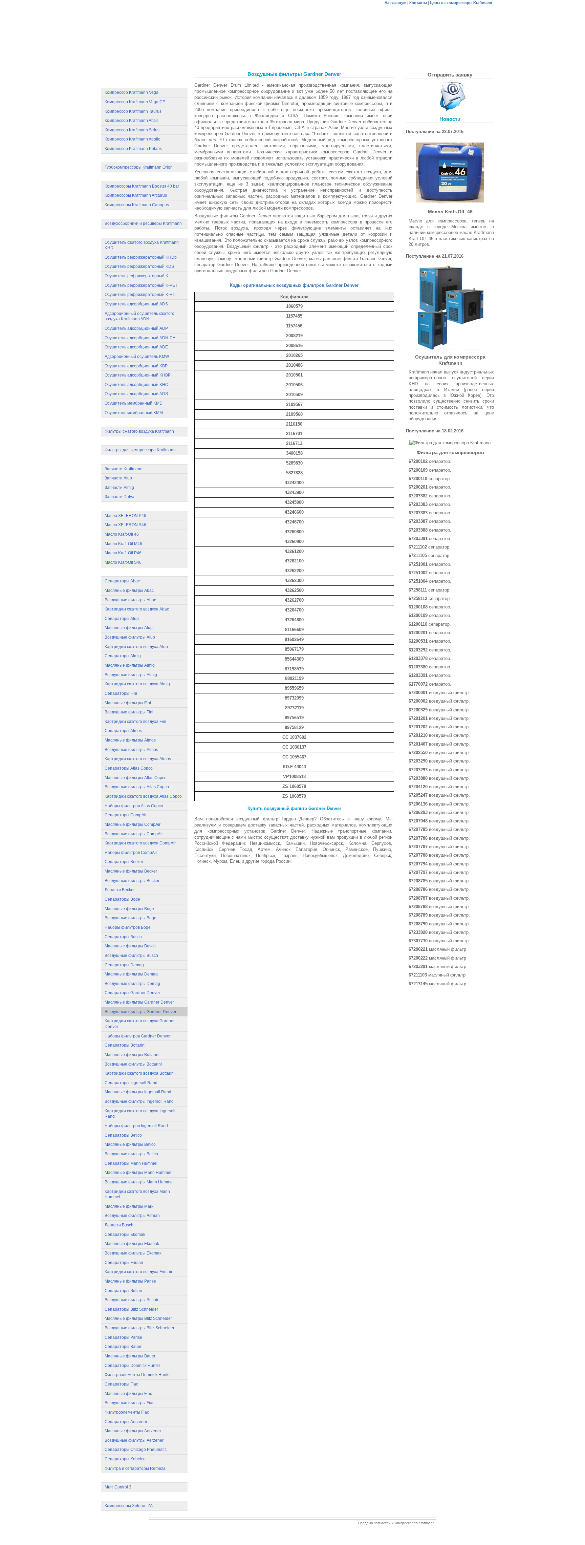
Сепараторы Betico (123, 1135)
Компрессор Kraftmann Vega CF (135, 102)
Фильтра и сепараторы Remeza (135, 1468)
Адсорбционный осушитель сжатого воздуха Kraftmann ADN (139, 316)
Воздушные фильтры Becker (132, 880)
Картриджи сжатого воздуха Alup (136, 646)
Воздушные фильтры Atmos (131, 749)
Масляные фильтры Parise (130, 1281)
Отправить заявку (450, 75)
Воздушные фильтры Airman (132, 1215)
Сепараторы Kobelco (125, 1459)
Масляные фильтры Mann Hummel (138, 1172)
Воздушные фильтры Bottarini (133, 1064)
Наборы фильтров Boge (128, 927)
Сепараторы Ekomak (125, 1234)
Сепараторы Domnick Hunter (132, 1365)
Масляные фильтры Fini (128, 703)
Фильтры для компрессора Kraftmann (140, 450)
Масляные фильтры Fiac (128, 1393)
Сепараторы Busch (123, 937)
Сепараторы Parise (123, 1337)
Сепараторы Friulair (124, 1262)
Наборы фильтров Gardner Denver (138, 1036)
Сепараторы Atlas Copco (129, 768)
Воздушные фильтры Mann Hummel (139, 1182)
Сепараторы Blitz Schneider (131, 1309)
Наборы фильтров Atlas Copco (134, 805)
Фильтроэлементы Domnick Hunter (138, 1374)
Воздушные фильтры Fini (129, 712)
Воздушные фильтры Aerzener (134, 1440)
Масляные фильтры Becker (131, 871)
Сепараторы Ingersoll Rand (131, 1082)
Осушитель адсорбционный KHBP (138, 375)
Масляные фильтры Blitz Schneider (138, 1318)
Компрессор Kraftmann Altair (131, 120)
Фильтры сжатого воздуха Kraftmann (139, 431)
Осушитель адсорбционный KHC (136, 384)
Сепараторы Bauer (123, 1346)
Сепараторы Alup (122, 618)
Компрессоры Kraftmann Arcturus (136, 195)
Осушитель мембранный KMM (134, 412)
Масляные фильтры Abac (129, 590)
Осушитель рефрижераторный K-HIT (140, 294)
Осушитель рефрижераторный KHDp (141, 257)
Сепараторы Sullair (123, 1290)
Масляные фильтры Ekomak (132, 1243)
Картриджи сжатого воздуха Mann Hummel (137, 1194)
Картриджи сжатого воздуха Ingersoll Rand (140, 1114)
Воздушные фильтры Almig (131, 674)
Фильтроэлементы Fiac (127, 1412)
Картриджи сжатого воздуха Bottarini (140, 1073)
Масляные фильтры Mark (129, 1206)
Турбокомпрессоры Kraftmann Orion (139, 167)
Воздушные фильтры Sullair (131, 1299)
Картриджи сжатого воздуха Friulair (138, 1271)
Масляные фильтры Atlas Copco (136, 777)
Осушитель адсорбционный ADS (136, 304)
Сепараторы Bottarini (125, 1045)
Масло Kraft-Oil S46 (123, 562)
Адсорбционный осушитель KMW (137, 356)
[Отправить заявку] (450, 95)
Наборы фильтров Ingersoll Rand (136, 1125)
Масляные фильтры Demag (131, 974)
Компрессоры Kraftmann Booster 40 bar (142, 186)
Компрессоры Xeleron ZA (129, 1505)
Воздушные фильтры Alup (130, 637)
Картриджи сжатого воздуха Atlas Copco (143, 796)
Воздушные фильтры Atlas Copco (137, 787)
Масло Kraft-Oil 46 (122, 534)
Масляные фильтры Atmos (130, 740)
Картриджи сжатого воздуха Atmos (138, 758)
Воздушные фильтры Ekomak (133, 1253)
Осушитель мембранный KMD (133, 403)
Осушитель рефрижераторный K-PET (141, 285)
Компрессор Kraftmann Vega (131, 92)
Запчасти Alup (118, 478)
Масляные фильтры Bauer (130, 1356)
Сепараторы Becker (124, 861)
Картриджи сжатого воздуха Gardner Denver (140, 1023)
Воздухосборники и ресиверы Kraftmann (143, 223)
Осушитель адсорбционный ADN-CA (140, 338)
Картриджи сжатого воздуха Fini (135, 721)
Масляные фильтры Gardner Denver (139, 1002)
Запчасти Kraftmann (124, 469)
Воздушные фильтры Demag (132, 983)
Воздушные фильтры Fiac (129, 1402)
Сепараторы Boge (122, 899)
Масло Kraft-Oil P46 (123, 553)
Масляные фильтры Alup (129, 627)
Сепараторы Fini (121, 693)
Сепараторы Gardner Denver (132, 992)
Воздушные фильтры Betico (131, 1154)
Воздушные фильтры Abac (130, 600)
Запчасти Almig (119, 487)
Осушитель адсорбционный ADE (136, 347)
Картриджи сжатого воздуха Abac (137, 609)
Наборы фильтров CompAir (131, 852)
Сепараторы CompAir (126, 815)
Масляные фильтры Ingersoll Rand (138, 1092)
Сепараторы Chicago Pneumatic (136, 1449)
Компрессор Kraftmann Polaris (133, 148)
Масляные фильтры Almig (130, 665)
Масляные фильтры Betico (130, 1144)
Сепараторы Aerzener (126, 1421)
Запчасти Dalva (119, 496)
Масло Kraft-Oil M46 (123, 543)
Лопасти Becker (120, 889)
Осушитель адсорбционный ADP (136, 328)
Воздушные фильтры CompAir (134, 834)
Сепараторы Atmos (123, 730)
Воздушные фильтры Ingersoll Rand (139, 1101)
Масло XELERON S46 (125, 524)
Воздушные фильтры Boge (130, 918)
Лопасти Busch (119, 1225)
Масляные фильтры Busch (130, 946)
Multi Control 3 (118, 1487)
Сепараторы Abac (122, 581)
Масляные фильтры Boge (129, 908)
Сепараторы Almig (123, 655)
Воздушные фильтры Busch (131, 955)
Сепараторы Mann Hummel (131, 1163)
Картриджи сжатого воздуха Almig (137, 684)
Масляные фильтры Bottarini (132, 1054)
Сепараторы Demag (124, 965)
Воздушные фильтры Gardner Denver (140, 1011)
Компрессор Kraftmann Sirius (132, 130)
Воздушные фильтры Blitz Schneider (139, 1328)
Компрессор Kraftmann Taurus (133, 111)
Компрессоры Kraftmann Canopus (137, 204)
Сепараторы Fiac (121, 1384)
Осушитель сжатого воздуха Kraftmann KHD (142, 245)
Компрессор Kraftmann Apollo (132, 139)
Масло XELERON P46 (125, 515)
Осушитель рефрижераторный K (136, 276)
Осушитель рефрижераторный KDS (139, 266)
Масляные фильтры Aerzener (133, 1431)
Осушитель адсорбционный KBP (136, 366)
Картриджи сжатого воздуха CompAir (140, 843)
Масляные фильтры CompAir (132, 824)
